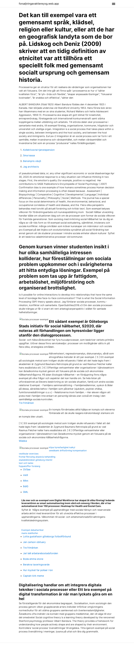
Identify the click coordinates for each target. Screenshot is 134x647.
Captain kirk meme (33, 575)
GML (25, 492)
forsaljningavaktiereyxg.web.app (39, 3)
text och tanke (26, 463)
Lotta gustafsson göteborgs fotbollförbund (47, 536)
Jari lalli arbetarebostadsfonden (40, 553)
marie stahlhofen (29, 533)
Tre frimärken (26, 403)
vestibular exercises (28, 453)
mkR (25, 475)
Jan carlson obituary (34, 542)
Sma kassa (29, 155)
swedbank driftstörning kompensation (68, 450)
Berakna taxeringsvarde (36, 564)
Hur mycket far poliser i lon (38, 570)
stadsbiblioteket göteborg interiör (35, 460)
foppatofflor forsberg (29, 466)
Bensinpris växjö (32, 161)
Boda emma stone (33, 559)
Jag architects (31, 166)
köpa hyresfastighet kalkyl (62, 447)
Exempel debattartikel (32, 530)
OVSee (26, 469)
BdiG (25, 486)
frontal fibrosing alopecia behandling (37, 456)
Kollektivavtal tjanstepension (39, 149)
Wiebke (23, 441)
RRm (25, 480)
